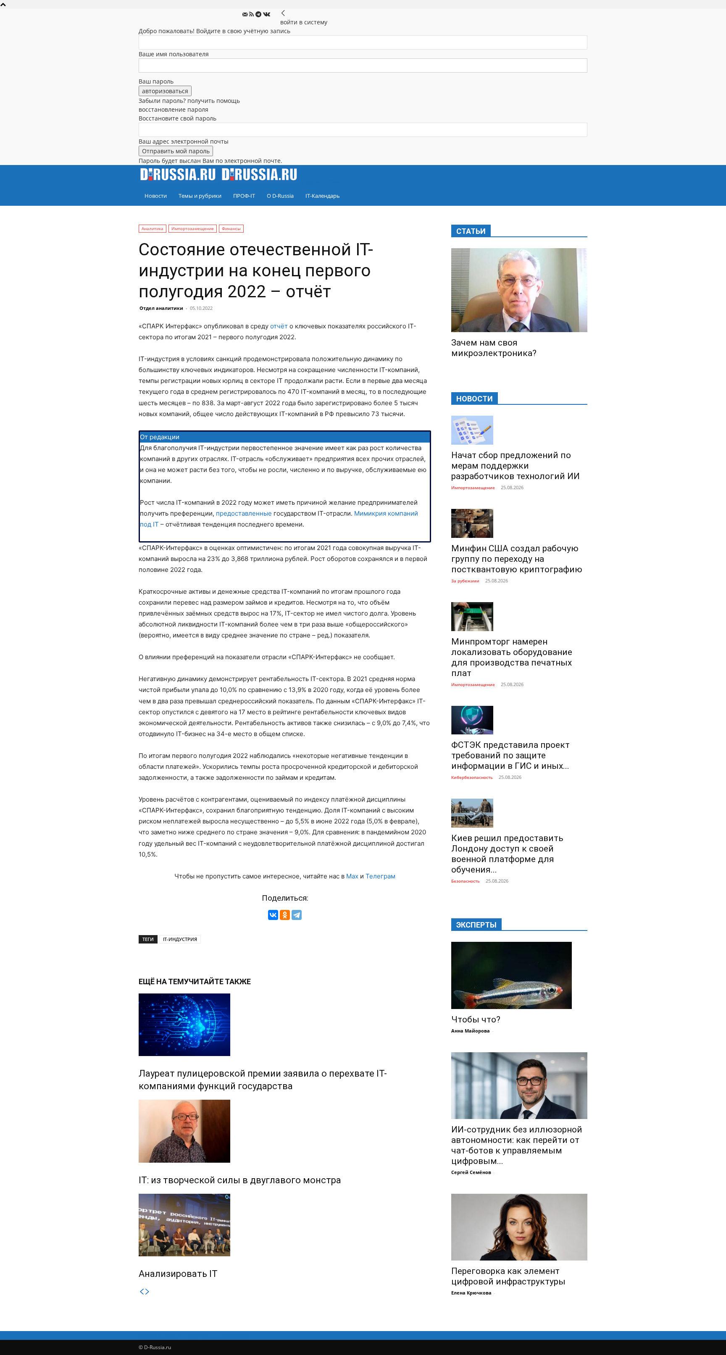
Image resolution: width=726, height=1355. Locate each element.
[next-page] (147, 1291)
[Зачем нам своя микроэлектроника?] (519, 290)
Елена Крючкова (471, 1292)
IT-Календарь (322, 195)
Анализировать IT (178, 1274)
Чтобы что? (475, 1019)
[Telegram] (259, 14)
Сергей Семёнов (471, 1172)
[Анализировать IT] (285, 1225)
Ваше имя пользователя (174, 54)
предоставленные (244, 513)
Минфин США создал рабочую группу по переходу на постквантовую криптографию (516, 558)
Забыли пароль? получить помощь (189, 101)
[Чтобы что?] (519, 975)
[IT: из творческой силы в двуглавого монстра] (285, 1131)
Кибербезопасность (472, 777)
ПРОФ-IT (244, 195)
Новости (156, 195)
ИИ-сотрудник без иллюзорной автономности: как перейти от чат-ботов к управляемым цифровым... (516, 1145)
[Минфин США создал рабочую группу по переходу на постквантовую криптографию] (519, 523)
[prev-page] (142, 1291)
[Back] (283, 13)
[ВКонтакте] (273, 915)
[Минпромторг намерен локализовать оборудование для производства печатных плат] (519, 616)
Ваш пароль (156, 81)
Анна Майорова (470, 1030)
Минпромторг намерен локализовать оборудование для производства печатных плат (511, 657)
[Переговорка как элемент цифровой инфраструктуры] (519, 1227)
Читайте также (220, 981)
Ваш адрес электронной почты (184, 141)
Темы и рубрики (200, 195)
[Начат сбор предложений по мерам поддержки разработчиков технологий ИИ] (519, 430)
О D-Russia (280, 195)
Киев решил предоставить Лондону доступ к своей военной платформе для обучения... (507, 854)
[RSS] (252, 14)
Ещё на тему (164, 981)
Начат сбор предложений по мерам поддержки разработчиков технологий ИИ (515, 465)
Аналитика (152, 228)
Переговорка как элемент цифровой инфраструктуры (508, 1276)
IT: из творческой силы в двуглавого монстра (240, 1180)
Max (352, 876)
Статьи (471, 231)
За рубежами (465, 581)
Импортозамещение (192, 228)
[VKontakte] (266, 14)
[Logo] (179, 181)
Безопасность (465, 881)
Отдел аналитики (161, 308)
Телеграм (380, 876)
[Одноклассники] (285, 915)
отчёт (279, 326)
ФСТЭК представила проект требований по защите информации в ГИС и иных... (510, 755)
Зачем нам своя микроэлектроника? (494, 348)
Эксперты (476, 924)
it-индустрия (180, 939)
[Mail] (245, 14)
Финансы (231, 228)
